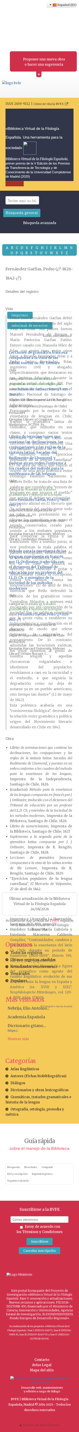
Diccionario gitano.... (27, 1025)
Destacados (20, 974)
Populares (19, 981)
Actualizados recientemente (34, 967)
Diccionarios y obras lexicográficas (40, 1090)
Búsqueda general (22, 213)
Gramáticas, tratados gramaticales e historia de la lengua (38, 1099)
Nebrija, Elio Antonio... (28, 1008)
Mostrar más (18, 1039)
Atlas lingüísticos (25, 1069)
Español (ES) (66, 5)
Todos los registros (26, 953)
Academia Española (26, 1017)
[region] (39, 741)
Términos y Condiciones (42, 1232)
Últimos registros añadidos (33, 960)
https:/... (13, 1030)
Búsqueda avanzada (39, 223)
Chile (12, 370)
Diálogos (18, 1083)
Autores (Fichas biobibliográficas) (38, 1076)
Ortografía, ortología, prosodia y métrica (34, 1111)
